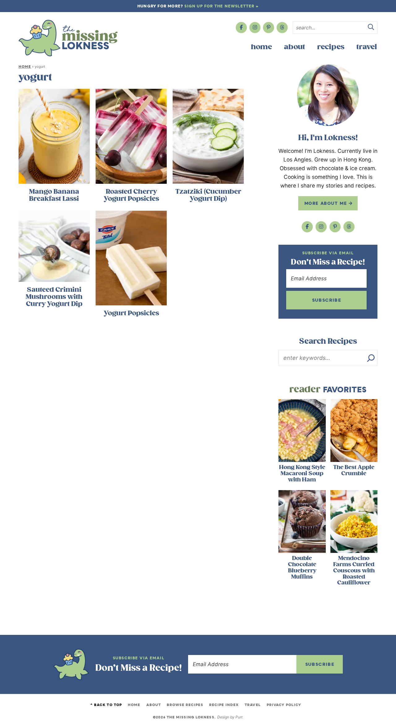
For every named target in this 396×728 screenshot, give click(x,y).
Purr (238, 717)
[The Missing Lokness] (68, 38)
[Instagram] (254, 27)
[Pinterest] (268, 27)
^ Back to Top (106, 705)
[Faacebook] (241, 27)
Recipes (330, 46)
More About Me (326, 203)
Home (261, 46)
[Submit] (371, 28)
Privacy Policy (284, 705)
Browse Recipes (185, 705)
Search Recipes (328, 341)
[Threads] (282, 27)
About (294, 46)
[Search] (371, 358)
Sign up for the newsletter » (221, 6)
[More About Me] (328, 95)
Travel (366, 46)
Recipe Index (224, 705)
